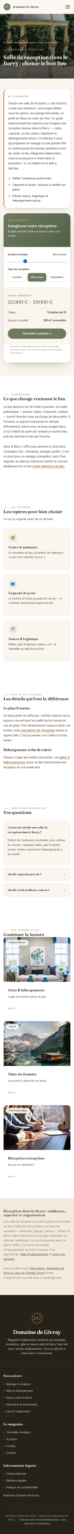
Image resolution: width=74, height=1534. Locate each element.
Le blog (10, 1445)
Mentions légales (16, 1480)
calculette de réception (38, 730)
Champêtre (56, 277)
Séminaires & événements (22, 1404)
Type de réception (18, 269)
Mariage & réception (25, 42)
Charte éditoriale (16, 1473)
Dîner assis (37, 277)
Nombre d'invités (37, 254)
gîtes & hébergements (34, 1254)
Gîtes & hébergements (19, 1390)
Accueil (7, 42)
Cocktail (17, 277)
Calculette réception (18, 1432)
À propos (11, 1439)
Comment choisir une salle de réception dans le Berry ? (28, 830)
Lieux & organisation (18, 1411)
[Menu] (68, 7)
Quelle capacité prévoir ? (25, 874)
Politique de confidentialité (22, 1487)
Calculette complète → (37, 333)
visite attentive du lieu (48, 466)
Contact (11, 1452)
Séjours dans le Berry (19, 1397)
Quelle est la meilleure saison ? (28, 890)
